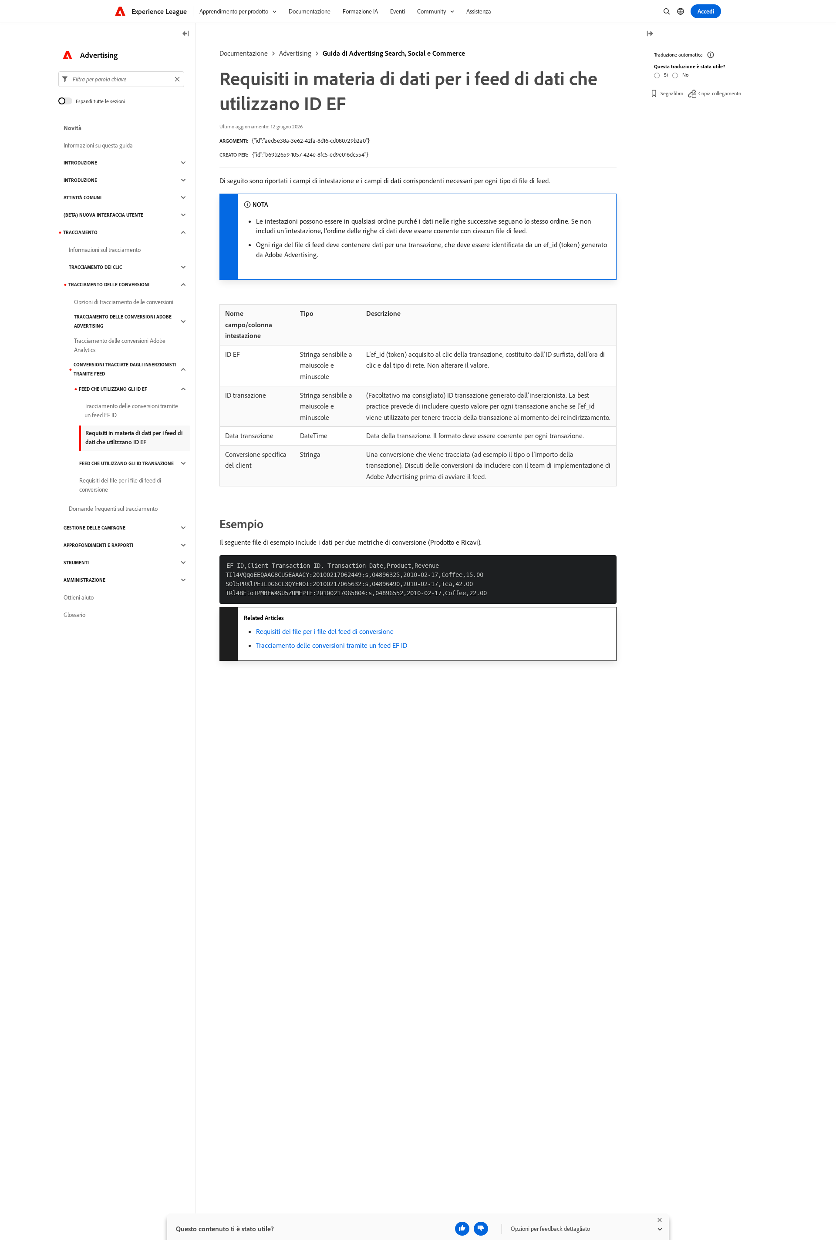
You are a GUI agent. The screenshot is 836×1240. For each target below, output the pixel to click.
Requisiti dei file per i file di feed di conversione (120, 484)
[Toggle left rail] (186, 34)
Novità (72, 128)
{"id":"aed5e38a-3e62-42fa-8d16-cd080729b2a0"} (311, 140)
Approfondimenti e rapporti (98, 545)
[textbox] (121, 79)
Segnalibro (672, 93)
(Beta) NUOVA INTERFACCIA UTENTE (103, 215)
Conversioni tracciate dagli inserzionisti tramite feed (125, 369)
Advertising (295, 53)
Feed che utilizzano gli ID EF (113, 389)
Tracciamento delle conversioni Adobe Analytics (119, 345)
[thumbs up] (462, 1229)
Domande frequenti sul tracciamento (113, 509)
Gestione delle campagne (94, 528)
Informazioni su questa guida (98, 145)
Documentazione (243, 53)
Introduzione (80, 163)
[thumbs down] (481, 1229)
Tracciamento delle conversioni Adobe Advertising (123, 321)
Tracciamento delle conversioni (108, 285)
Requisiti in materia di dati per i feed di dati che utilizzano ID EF (133, 437)
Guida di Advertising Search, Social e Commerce (394, 53)
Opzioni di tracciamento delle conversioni (123, 302)
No (685, 74)
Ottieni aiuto (79, 597)
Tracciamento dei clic (95, 267)
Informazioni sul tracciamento (105, 250)
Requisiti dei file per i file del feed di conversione (325, 631)
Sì (666, 74)
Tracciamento (80, 232)
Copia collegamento (719, 93)
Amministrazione (84, 580)
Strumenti (76, 563)
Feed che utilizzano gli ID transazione (126, 463)
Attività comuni (82, 197)
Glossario (74, 615)
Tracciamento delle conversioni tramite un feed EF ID (331, 645)
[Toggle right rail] (649, 34)
